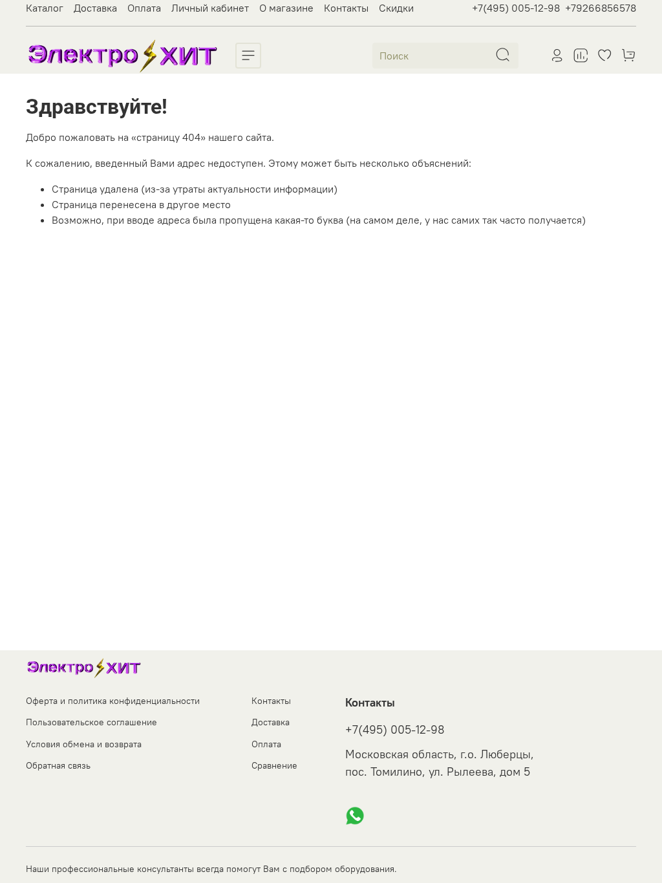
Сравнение (274, 765)
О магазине (286, 7)
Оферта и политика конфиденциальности (113, 701)
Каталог (44, 7)
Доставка (95, 7)
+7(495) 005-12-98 (516, 7)
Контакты (346, 7)
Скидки (396, 7)
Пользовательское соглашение (91, 722)
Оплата (144, 7)
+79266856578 (600, 7)
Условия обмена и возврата (84, 744)
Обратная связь (58, 765)
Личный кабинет (210, 7)
